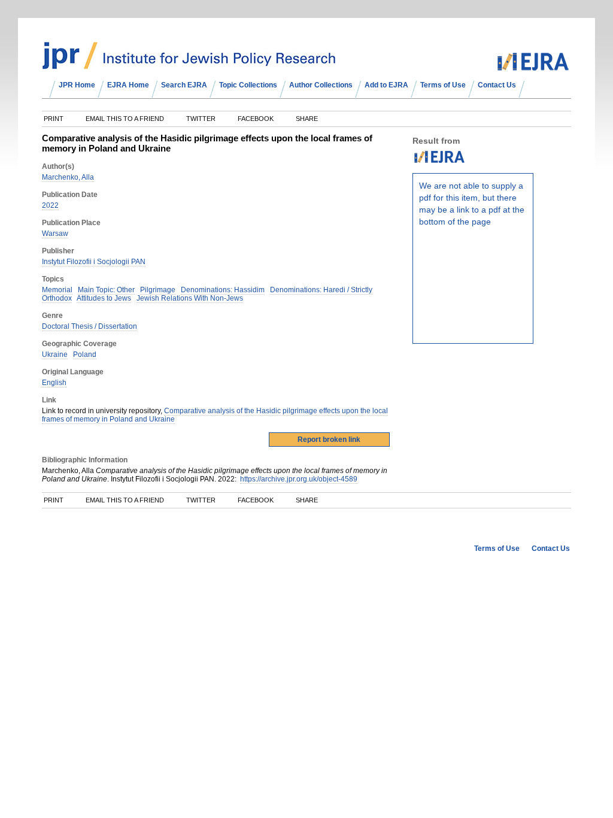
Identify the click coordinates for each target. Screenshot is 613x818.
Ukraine (55, 354)
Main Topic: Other (106, 290)
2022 (50, 205)
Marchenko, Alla (68, 177)
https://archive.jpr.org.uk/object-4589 (298, 479)
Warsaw (55, 233)
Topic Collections (248, 85)
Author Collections (321, 85)
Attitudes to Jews (104, 298)
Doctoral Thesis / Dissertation (89, 326)
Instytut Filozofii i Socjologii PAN (93, 261)
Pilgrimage (157, 290)
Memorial (57, 290)
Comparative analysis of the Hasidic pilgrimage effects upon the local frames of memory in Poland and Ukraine (215, 415)
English (54, 382)
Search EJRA (184, 85)
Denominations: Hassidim (223, 290)
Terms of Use (443, 85)
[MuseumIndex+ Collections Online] (189, 64)
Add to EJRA (386, 85)
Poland (84, 354)
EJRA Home (128, 85)
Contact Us (497, 85)
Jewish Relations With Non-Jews (189, 298)
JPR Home (77, 85)
